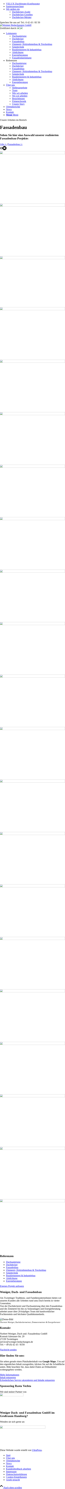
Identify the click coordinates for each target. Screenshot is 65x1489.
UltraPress (37, 1450)
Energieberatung (14, 1281)
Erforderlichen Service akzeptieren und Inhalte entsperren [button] (27, 1380)
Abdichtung (11, 1278)
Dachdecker (12, 1264)
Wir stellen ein (13, 9)
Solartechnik (12, 1273)
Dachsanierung (13, 1262)
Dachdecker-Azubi (21, 12)
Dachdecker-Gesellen (22, 14)
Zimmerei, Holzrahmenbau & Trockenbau (26, 1270)
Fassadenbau (12, 1267)
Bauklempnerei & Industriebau (20, 1275)
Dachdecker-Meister (21, 17)
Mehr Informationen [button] (9, 1374)
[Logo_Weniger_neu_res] (15, 25)
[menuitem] (35, 45)
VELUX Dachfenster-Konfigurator (23, 3)
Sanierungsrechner (15, 6)
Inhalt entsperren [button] (8, 1377)
